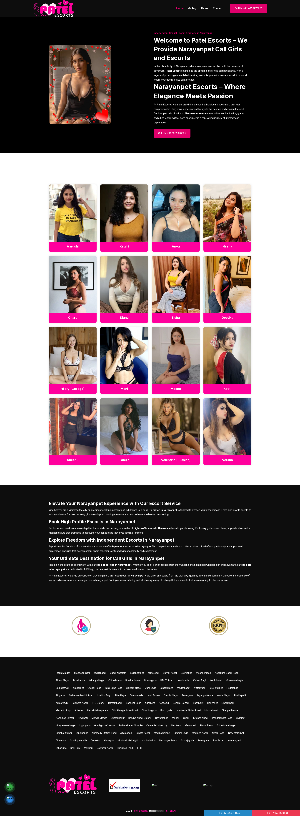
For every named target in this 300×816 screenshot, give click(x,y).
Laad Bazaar (153, 695)
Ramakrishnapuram (97, 710)
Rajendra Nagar (80, 702)
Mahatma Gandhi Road (81, 695)
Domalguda (150, 680)
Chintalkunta (115, 680)
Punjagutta (203, 740)
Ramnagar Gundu (168, 740)
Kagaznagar (99, 672)
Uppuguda (85, 725)
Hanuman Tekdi (125, 748)
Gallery (192, 8)
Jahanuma (61, 748)
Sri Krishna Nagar (226, 725)
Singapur (60, 695)
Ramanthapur (115, 702)
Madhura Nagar (200, 733)
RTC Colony (98, 702)
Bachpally (198, 702)
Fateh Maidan (63, 672)
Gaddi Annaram (118, 672)
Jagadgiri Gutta (204, 695)
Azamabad (126, 733)
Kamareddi (153, 672)
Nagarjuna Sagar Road (226, 672)
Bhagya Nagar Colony (139, 718)
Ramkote (176, 725)
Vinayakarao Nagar (66, 725)
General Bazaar (181, 702)
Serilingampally (78, 740)
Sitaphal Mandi (64, 733)
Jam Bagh (150, 687)
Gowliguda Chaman (104, 725)
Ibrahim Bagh (104, 695)
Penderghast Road (222, 718)
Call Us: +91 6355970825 (248, 8)
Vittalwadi (199, 687)
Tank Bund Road (113, 687)
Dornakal (95, 740)
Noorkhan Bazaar (65, 718)
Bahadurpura (166, 687)
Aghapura (150, 702)
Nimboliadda (148, 740)
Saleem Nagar (133, 687)
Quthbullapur (118, 718)
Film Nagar (121, 695)
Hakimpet (212, 702)
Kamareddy (62, 702)
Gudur (186, 718)
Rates (204, 8)
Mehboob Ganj (82, 672)
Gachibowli (216, 680)
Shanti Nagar (62, 680)
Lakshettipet (137, 672)
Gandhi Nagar (171, 695)
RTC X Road (166, 680)
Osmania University (157, 725)
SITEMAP (171, 810)
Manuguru (187, 695)
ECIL (139, 748)
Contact (217, 8)
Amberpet (78, 687)
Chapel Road (94, 687)
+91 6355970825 (229, 813)
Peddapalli (240, 695)
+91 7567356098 (277, 813)
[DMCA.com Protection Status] (156, 810)
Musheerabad (203, 672)
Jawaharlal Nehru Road (188, 710)
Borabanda (79, 680)
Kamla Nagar (223, 695)
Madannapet (183, 687)
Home (180, 8)
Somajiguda (187, 740)
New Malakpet (236, 733)
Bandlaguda (81, 733)
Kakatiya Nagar (96, 680)
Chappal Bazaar (230, 710)
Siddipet (240, 718)
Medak (175, 718)
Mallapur (88, 748)
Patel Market (216, 687)
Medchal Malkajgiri (128, 740)
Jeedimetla (183, 680)
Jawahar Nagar (105, 748)
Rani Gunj (75, 748)
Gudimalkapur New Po (131, 725)
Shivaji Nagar (170, 672)
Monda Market (99, 718)
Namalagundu (235, 740)
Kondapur (164, 702)
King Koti (83, 718)
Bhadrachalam (132, 680)
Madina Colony (162, 733)
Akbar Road (218, 733)
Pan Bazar (218, 740)
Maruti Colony (63, 710)
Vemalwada (136, 695)
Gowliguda (186, 672)
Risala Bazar (206, 725)
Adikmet (78, 710)
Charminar (61, 740)
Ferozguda (166, 710)
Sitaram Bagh (181, 733)
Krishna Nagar (200, 718)
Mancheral (190, 725)
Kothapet (109, 740)
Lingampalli (227, 702)
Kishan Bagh (199, 680)
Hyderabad (232, 687)
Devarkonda (161, 718)
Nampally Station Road (104, 733)
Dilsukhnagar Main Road (125, 710)
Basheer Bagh (133, 702)
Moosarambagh (234, 680)
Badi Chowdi (62, 687)
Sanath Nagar (143, 733)
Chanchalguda (149, 710)
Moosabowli (211, 710)
